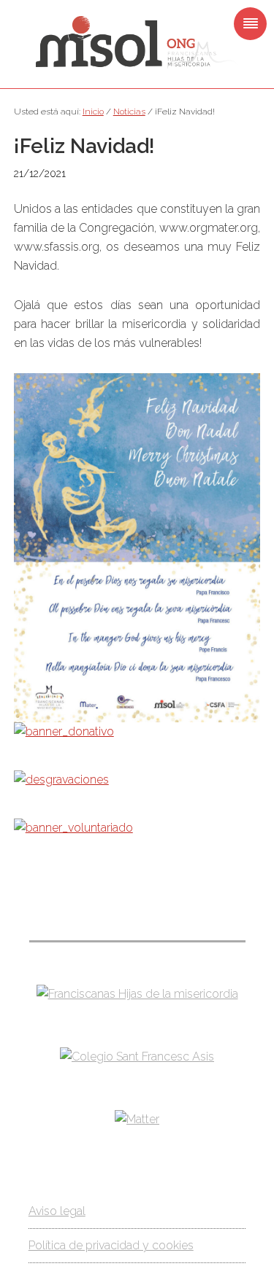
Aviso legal (56, 1211)
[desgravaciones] (61, 779)
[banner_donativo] (64, 731)
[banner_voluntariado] (73, 828)
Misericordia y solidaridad (137, 42)
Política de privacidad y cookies (111, 1245)
